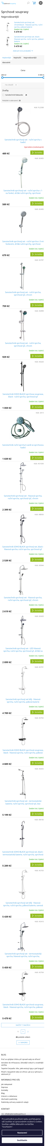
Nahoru (24, 1042)
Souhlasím (22, 1140)
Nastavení (22, 1132)
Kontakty (4, 1090)
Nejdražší (17, 58)
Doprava (4, 1087)
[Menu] (40, 3)
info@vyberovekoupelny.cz (15, 1114)
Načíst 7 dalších (23, 1025)
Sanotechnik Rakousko (16, 95)
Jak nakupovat (6, 1084)
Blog (3, 1093)
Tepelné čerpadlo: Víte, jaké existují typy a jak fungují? (22, 1068)
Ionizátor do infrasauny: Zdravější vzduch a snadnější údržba (22, 1064)
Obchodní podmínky (9, 1099)
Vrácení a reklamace (9, 1096)
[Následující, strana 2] (23, 1031)
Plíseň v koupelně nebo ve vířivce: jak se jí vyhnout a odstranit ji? (21, 1073)
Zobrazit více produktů (22, 51)
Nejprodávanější (30, 58)
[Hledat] (28, 3)
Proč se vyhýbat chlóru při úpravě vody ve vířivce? (20, 1059)
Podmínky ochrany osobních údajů (14, 1102)
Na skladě (10, 85)
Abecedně (6, 62)
